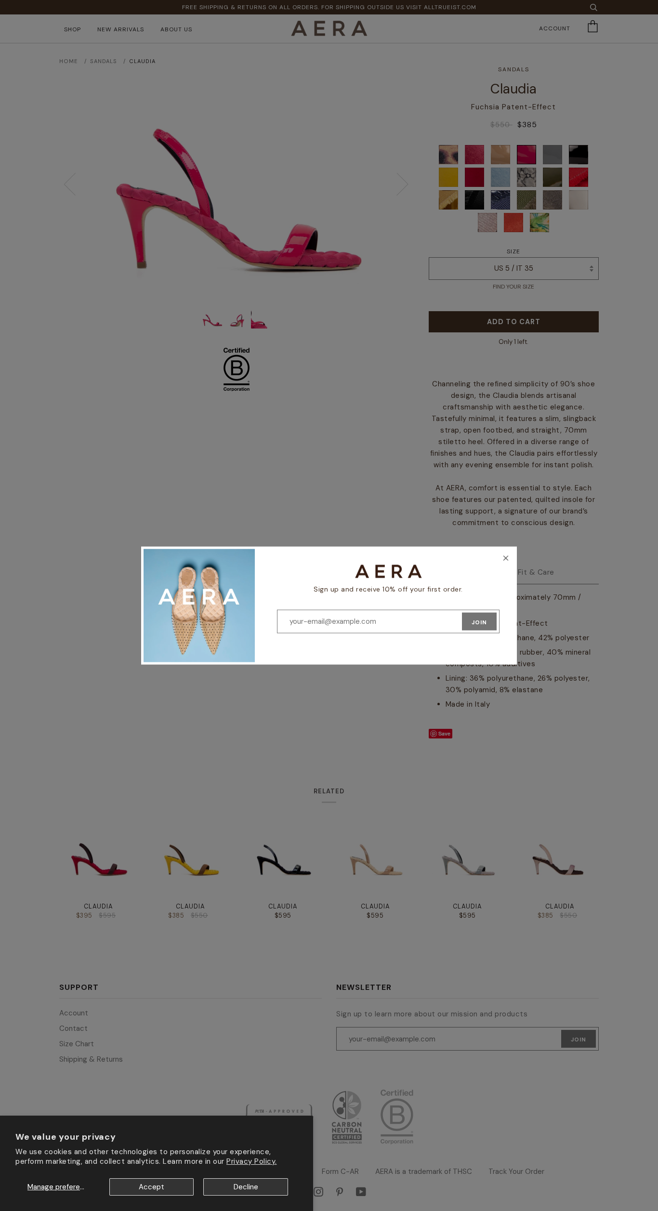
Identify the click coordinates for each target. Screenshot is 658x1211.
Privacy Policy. (251, 1161)
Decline (246, 1187)
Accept (151, 1187)
